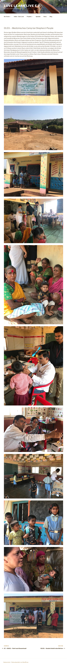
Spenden (38, 16)
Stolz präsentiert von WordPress (19, 662)
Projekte (29, 16)
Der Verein (7, 16)
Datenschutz (6, 662)
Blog (51, 16)
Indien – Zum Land (19, 16)
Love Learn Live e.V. (22, 6)
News (45, 16)
